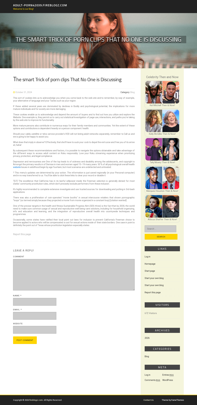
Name (17, 295)
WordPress (167, 380)
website (17, 167)
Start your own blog (154, 278)
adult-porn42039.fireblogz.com (40, 5)
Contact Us (148, 400)
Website (18, 323)
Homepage (150, 264)
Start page (150, 271)
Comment (18, 256)
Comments (152, 380)
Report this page (22, 234)
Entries (168, 375)
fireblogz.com (36, 400)
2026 (147, 338)
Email (17, 309)
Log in (147, 256)
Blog (132, 92)
